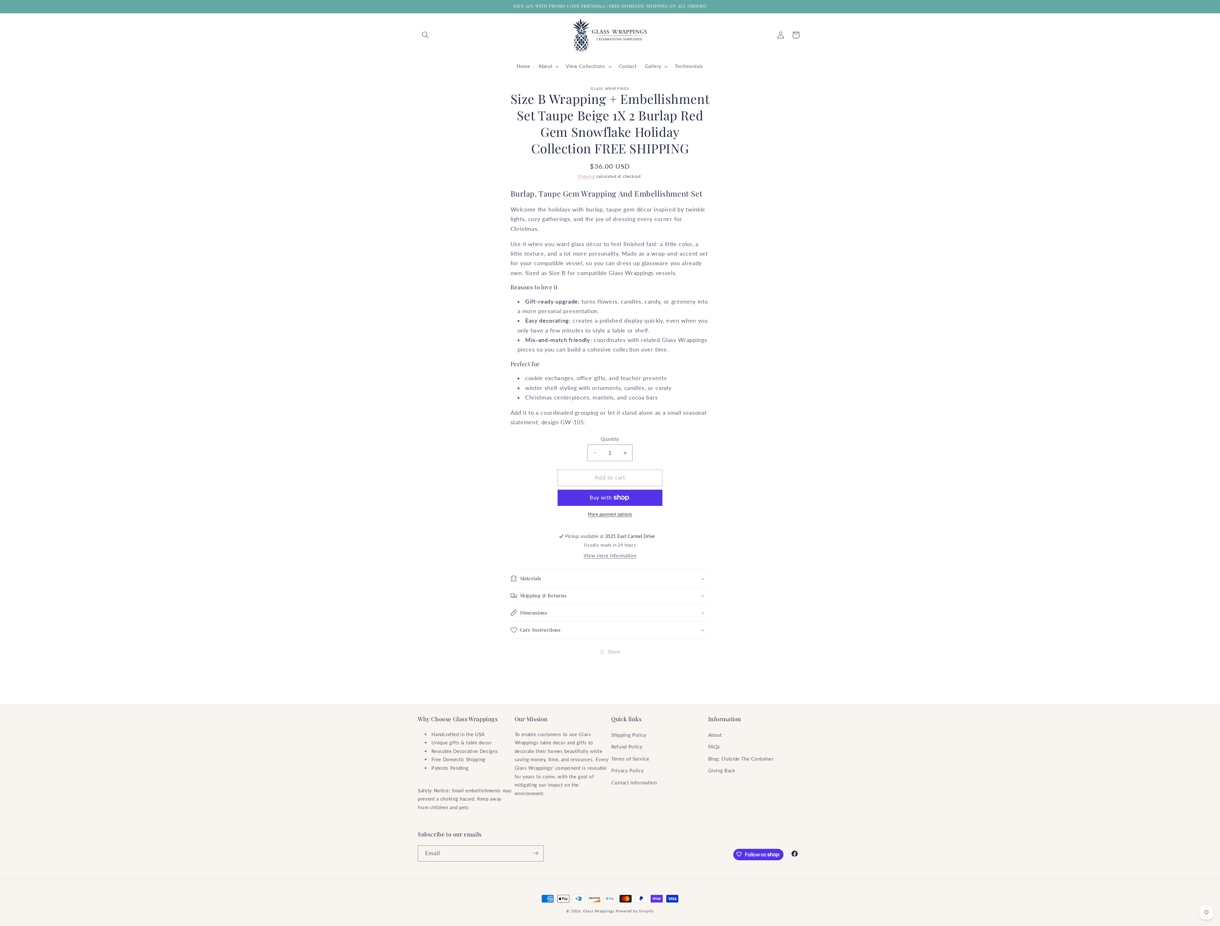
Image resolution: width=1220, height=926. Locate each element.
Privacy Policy (627, 771)
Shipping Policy (629, 735)
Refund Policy (627, 746)
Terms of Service (630, 759)
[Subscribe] (535, 853)
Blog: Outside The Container (741, 759)
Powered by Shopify (635, 911)
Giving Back (721, 771)
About (715, 735)
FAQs (714, 746)
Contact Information (634, 782)
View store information (610, 555)
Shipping (586, 176)
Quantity (610, 439)
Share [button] (614, 651)
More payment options (610, 514)
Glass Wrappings (598, 911)
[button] (425, 35)
